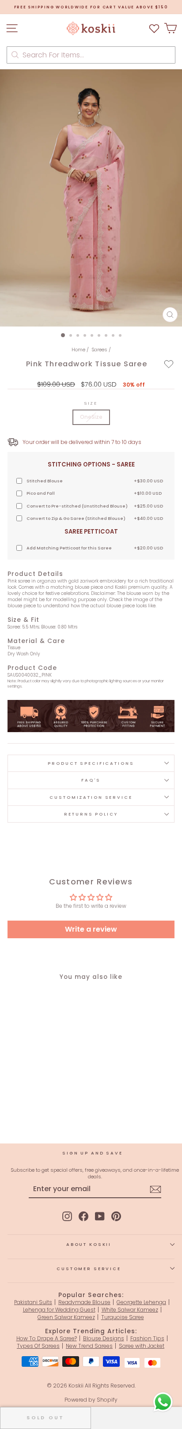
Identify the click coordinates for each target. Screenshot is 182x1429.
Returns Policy (91, 814)
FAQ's (90, 780)
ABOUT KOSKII (88, 1244)
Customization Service (90, 797)
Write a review (91, 929)
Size (91, 403)
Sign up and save (92, 1153)
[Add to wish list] (154, 28)
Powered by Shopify (91, 1399)
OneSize (91, 417)
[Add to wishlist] (169, 364)
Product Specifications (91, 763)
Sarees (99, 349)
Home (78, 349)
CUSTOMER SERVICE (89, 1268)
